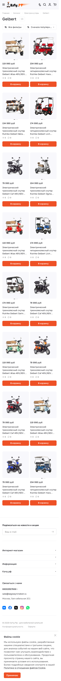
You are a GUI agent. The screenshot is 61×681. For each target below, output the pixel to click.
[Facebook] (10, 607)
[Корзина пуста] (54, 4)
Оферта (31, 626)
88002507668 (9, 589)
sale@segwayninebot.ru (14, 594)
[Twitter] (16, 607)
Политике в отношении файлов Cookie (24, 668)
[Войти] (49, 4)
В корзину (15, 84)
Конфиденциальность (12, 626)
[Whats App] (28, 607)
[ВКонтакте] (4, 607)
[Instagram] (22, 607)
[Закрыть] (55, 635)
